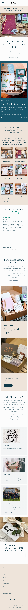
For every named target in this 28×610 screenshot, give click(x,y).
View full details (21, 117)
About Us (5, 580)
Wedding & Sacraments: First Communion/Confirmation (7, 199)
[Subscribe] (23, 555)
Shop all (8, 385)
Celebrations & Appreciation (7, 178)
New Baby (20, 178)
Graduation (20, 197)
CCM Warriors (6, 583)
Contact (4, 577)
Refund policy (22, 605)
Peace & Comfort (6, 161)
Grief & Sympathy (20, 161)
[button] (2, 2)
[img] (14, 211)
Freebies (5, 590)
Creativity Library (7, 512)
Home (4, 570)
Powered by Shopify (14, 605)
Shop (4, 574)
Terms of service (11, 607)
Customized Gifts (7, 593)
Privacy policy (18, 607)
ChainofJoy (8, 605)
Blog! (4, 586)
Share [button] (4, 117)
